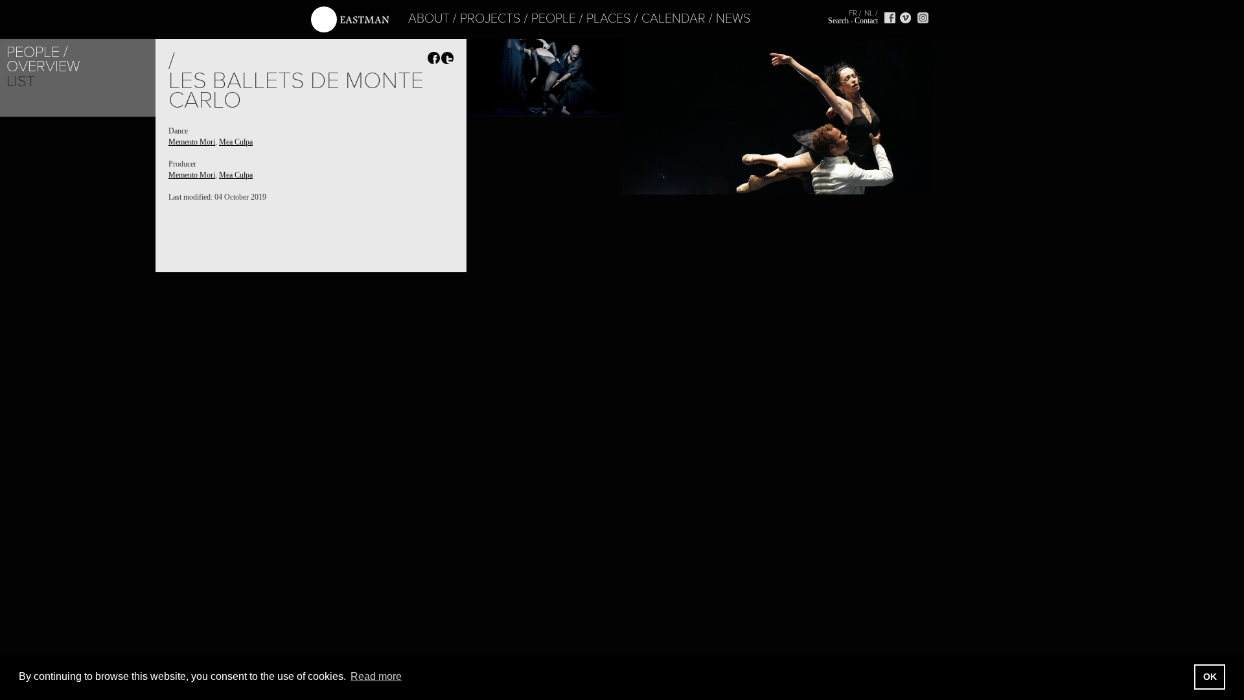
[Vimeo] (905, 17)
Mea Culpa (236, 141)
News (733, 19)
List (20, 81)
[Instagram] (922, 17)
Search (838, 20)
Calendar (673, 19)
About (429, 19)
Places (608, 19)
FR (853, 13)
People (553, 19)
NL (868, 13)
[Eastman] (350, 19)
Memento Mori (191, 141)
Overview (43, 66)
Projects (490, 19)
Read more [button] (376, 676)
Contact (866, 20)
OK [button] (1210, 676)
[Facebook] (889, 17)
